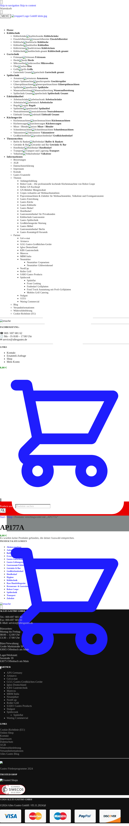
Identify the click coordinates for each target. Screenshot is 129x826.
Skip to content (28, 5)
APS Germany (14, 672)
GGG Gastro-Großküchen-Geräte (24, 681)
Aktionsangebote (14, 547)
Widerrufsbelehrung (10, 747)
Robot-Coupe (12, 589)
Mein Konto (13, 281)
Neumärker (13, 696)
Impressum (6, 738)
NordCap (12, 699)
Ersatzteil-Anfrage (16, 355)
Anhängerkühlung (15, 550)
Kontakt (11, 155)
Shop (9, 358)
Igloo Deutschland (16, 684)
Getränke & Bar (14, 568)
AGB (3, 744)
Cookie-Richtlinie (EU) (12, 729)
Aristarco (11, 675)
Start (2, 517)
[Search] (3, 510)
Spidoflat (18, 715)
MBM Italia (13, 693)
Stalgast (11, 708)
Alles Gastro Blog (9, 753)
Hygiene (10, 577)
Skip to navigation (9, 5)
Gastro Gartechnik (15, 559)
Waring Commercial (17, 718)
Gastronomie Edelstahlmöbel (19, 565)
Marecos (11, 690)
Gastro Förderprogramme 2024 (16, 768)
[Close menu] (1, 2)
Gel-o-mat (12, 678)
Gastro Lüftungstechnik (17, 562)
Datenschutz (6, 741)
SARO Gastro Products (19, 705)
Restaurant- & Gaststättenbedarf (21, 586)
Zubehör (10, 598)
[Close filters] (1, 607)
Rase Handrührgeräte (16, 583)
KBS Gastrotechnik (17, 687)
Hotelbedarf (12, 574)
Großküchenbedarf (15, 571)
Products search (7, 506)
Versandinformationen (11, 750)
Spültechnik (12, 592)
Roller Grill (13, 702)
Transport (11, 595)
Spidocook (12, 712)
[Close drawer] (1, 12)
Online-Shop (7, 732)
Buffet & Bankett (14, 553)
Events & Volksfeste (15, 556)
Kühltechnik (12, 580)
